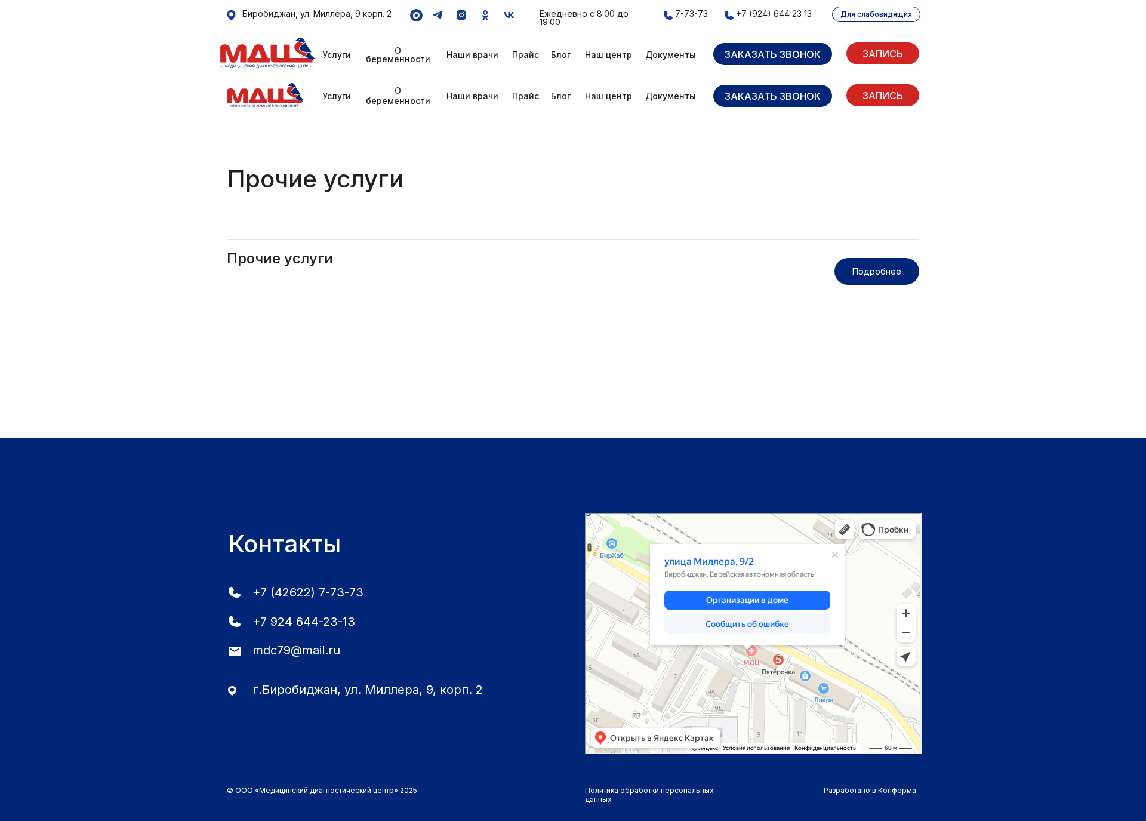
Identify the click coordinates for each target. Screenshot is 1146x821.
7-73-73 (691, 13)
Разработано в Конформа (870, 790)
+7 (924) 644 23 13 (774, 13)
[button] (772, 54)
